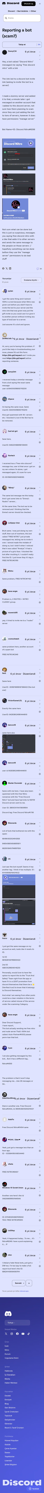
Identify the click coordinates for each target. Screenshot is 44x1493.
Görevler (8, 1424)
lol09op (11, 1230)
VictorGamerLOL (15, 701)
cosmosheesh (13, 639)
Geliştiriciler (10, 1420)
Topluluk (8, 1416)
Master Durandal (15, 783)
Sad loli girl (13, 431)
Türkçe (11, 1323)
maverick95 (12, 613)
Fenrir (4, 938)
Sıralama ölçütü (30, 280)
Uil (9, 859)
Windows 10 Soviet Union (12, 1188)
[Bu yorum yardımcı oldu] (40, 291)
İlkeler (7, 1453)
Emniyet (8, 1400)
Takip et (22, 44)
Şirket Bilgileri (11, 1464)
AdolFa (11, 1119)
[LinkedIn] (10, 268)
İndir (7, 1346)
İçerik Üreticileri (11, 1412)
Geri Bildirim (10, 1408)
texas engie (12, 591)
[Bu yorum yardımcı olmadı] (40, 298)
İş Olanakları (10, 1375)
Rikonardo (12, 823)
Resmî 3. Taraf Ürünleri (14, 1428)
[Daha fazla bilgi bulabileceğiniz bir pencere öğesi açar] (34, 1489)
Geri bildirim (22, 11)
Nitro (7, 1350)
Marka (7, 1379)
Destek (8, 1396)
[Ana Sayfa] (10, 4)
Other (33, 11)
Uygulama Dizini (11, 1358)
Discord (11, 11)
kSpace (11, 399)
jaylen (10, 291)
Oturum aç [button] (28, 4)
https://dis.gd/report (16, 358)
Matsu (10, 571)
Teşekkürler (10, 1456)
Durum (7, 1354)
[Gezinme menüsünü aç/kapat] (40, 4)
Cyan (10, 1048)
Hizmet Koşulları (11, 1440)
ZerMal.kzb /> (8, 338)
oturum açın (24, 1291)
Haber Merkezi (11, 1383)
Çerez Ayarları (11, 1448)
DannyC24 (12, 51)
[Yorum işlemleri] (40, 302)
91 (41, 269)
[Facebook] (3, 268)
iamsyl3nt (12, 372)
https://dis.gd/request (12, 355)
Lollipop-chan (14, 523)
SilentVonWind (8, 1098)
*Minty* (11, 488)
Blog (7, 1404)
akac (10, 1255)
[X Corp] (7, 268)
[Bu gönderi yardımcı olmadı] (40, 59)
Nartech (11, 456)
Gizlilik (7, 1445)
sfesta (10, 1164)
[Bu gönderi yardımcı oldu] (40, 52)
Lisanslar (8, 1461)
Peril (4, 673)
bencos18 (12, 725)
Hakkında (9, 1371)
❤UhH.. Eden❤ (14, 1140)
